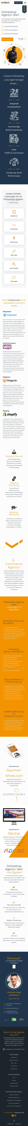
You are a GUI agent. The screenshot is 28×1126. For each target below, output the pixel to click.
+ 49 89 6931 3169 (8, 1112)
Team (14, 1077)
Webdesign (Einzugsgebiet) (14, 1100)
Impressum (18, 1123)
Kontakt (14, 1080)
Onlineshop (14, 1066)
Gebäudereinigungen (14, 1097)
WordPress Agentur (14, 1094)
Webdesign (14, 1057)
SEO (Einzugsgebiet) (14, 1103)
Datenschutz (10, 1123)
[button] (14, 998)
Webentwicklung (14, 1060)
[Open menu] (25, 3)
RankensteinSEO (14, 1086)
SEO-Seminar (14, 1068)
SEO (6, 728)
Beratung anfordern (7, 39)
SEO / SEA (14, 1063)
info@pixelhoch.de (19, 1112)
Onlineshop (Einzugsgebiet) (14, 1106)
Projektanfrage (18, 2)
